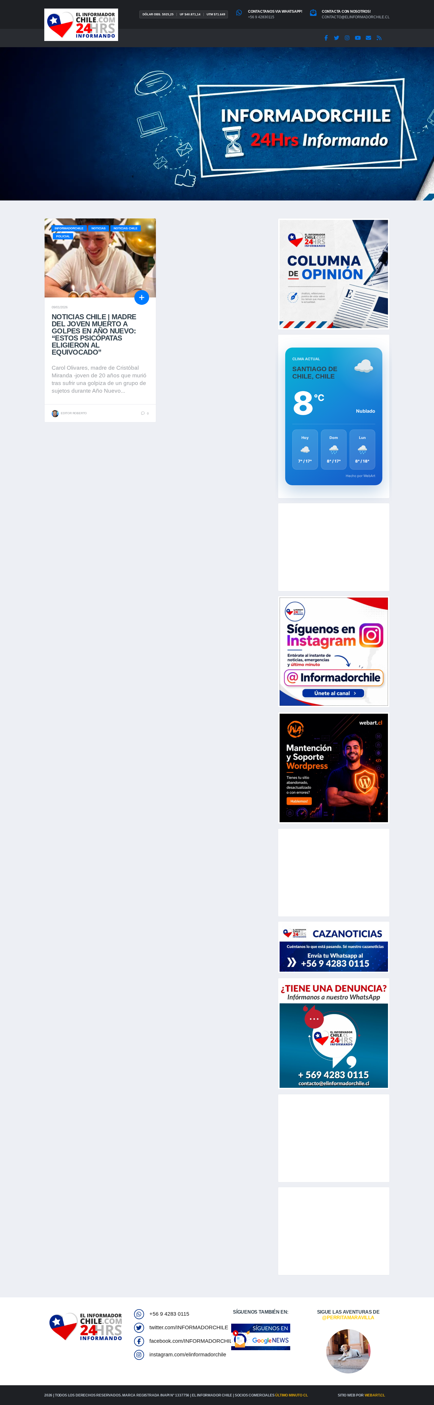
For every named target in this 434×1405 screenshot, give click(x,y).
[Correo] (368, 38)
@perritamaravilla (348, 1317)
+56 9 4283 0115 (169, 1314)
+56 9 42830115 (261, 17)
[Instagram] (347, 38)
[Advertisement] (333, 547)
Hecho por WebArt (360, 476)
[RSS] (379, 38)
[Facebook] (325, 38)
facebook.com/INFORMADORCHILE (192, 1341)
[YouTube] (357, 38)
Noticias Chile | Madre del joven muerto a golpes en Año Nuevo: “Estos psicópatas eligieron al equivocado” (94, 334)
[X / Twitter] (336, 38)
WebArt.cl (375, 1395)
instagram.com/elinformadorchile (187, 1355)
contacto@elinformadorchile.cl (356, 17)
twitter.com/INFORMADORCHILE (188, 1327)
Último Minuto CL (291, 1395)
